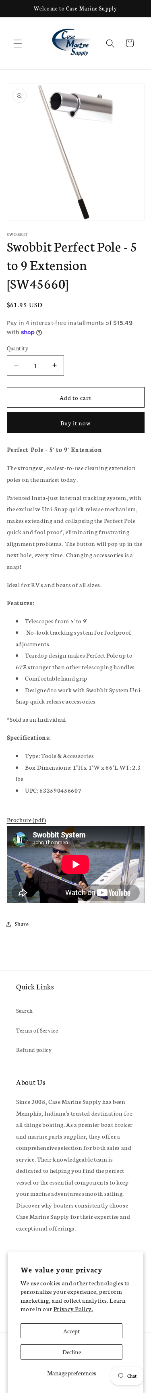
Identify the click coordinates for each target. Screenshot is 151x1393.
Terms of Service (37, 1030)
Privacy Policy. (73, 1308)
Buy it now (75, 423)
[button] (17, 43)
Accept (71, 1330)
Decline (71, 1351)
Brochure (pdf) (26, 819)
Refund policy (34, 1049)
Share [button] (22, 924)
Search (24, 1010)
